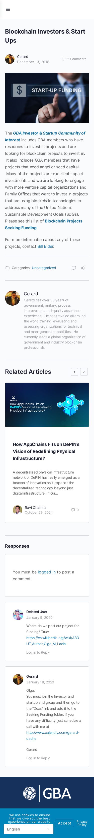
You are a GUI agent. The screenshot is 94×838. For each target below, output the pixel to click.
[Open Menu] (8, 9)
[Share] (83, 268)
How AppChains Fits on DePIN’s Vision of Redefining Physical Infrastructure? (46, 451)
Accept (64, 823)
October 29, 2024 (39, 512)
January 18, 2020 (40, 682)
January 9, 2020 (39, 617)
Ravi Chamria (35, 507)
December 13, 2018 (33, 62)
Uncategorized (44, 268)
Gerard (22, 56)
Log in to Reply (38, 652)
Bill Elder (45, 246)
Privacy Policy (81, 823)
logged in (47, 571)
